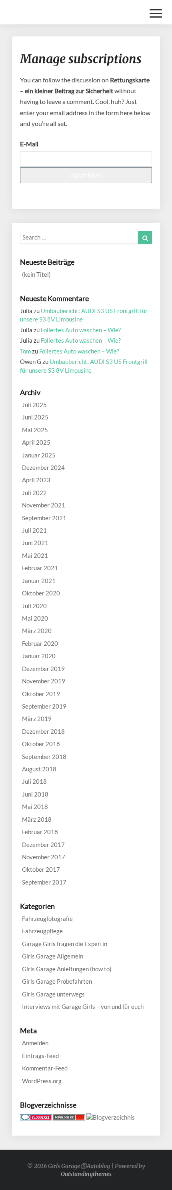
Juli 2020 (34, 605)
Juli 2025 (34, 404)
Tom (25, 351)
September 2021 (44, 517)
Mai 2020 (35, 618)
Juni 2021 (35, 542)
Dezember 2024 (43, 467)
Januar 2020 (39, 655)
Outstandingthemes (86, 1174)
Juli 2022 (34, 492)
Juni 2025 (35, 417)
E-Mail (29, 144)
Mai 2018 (35, 806)
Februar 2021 (40, 567)
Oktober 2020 (41, 593)
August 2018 (39, 769)
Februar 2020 (40, 643)
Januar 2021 (39, 580)
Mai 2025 (35, 429)
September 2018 (44, 756)
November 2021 (43, 505)
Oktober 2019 (41, 693)
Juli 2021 (34, 530)
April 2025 (36, 442)
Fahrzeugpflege (42, 930)
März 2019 (37, 718)
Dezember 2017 (43, 844)
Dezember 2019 (43, 668)
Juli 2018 (34, 781)
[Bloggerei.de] (36, 1119)
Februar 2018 (40, 831)
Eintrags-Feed (40, 1055)
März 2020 (37, 630)
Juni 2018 (35, 794)
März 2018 (37, 819)
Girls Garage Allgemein (52, 956)
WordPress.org (42, 1080)
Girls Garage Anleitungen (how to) (67, 968)
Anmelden (35, 1042)
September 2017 (44, 882)
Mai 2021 (35, 555)
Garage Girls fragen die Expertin (64, 943)
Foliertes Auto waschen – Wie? (81, 329)
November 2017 (43, 857)
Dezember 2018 (43, 731)
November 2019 (43, 681)
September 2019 (44, 706)
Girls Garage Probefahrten (57, 981)
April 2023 (36, 479)
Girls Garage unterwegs (53, 994)
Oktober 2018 (41, 743)
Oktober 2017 (41, 869)
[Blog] (110, 1119)
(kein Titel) (36, 274)
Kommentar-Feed (45, 1068)
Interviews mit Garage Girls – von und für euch (83, 1006)
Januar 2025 (39, 455)
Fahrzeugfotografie (47, 918)
